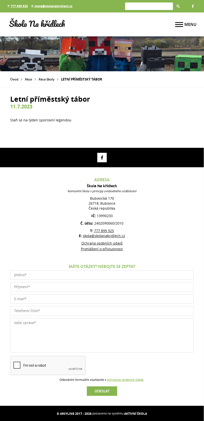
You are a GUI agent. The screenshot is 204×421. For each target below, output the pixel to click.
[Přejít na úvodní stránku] (37, 24)
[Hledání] (149, 6)
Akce (28, 79)
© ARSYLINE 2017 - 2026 (74, 414)
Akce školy (46, 79)
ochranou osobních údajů (125, 380)
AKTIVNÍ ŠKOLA (135, 414)
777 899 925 (19, 6)
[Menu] (179, 24)
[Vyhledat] (178, 6)
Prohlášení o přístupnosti (102, 249)
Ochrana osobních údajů (102, 243)
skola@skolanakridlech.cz (53, 6)
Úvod (14, 79)
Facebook (193, 6)
